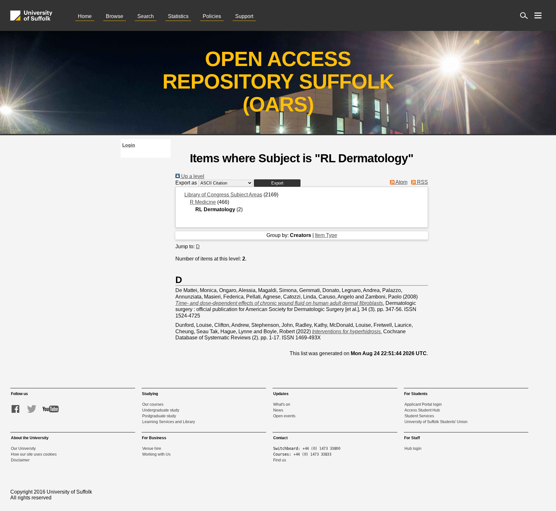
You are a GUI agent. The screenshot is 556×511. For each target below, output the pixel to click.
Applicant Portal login (423, 404)
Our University (23, 448)
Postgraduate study (159, 416)
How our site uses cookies (34, 454)
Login (128, 144)
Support (244, 16)
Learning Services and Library (168, 422)
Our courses (152, 404)
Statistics (178, 16)
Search (145, 16)
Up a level (192, 176)
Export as (186, 182)
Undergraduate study (160, 410)
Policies (212, 16)
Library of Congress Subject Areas (223, 194)
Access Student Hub (422, 410)
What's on (281, 404)
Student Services (419, 416)
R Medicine (203, 202)
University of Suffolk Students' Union (436, 422)
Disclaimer (20, 460)
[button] (277, 183)
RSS (422, 182)
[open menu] (538, 15)
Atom (400, 182)
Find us (279, 460)
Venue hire (151, 448)
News (278, 410)
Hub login (413, 448)
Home (85, 16)
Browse (114, 16)
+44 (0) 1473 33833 (312, 454)
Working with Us (156, 454)
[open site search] (524, 15)
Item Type (326, 235)
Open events (284, 416)
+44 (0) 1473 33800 (321, 448)
